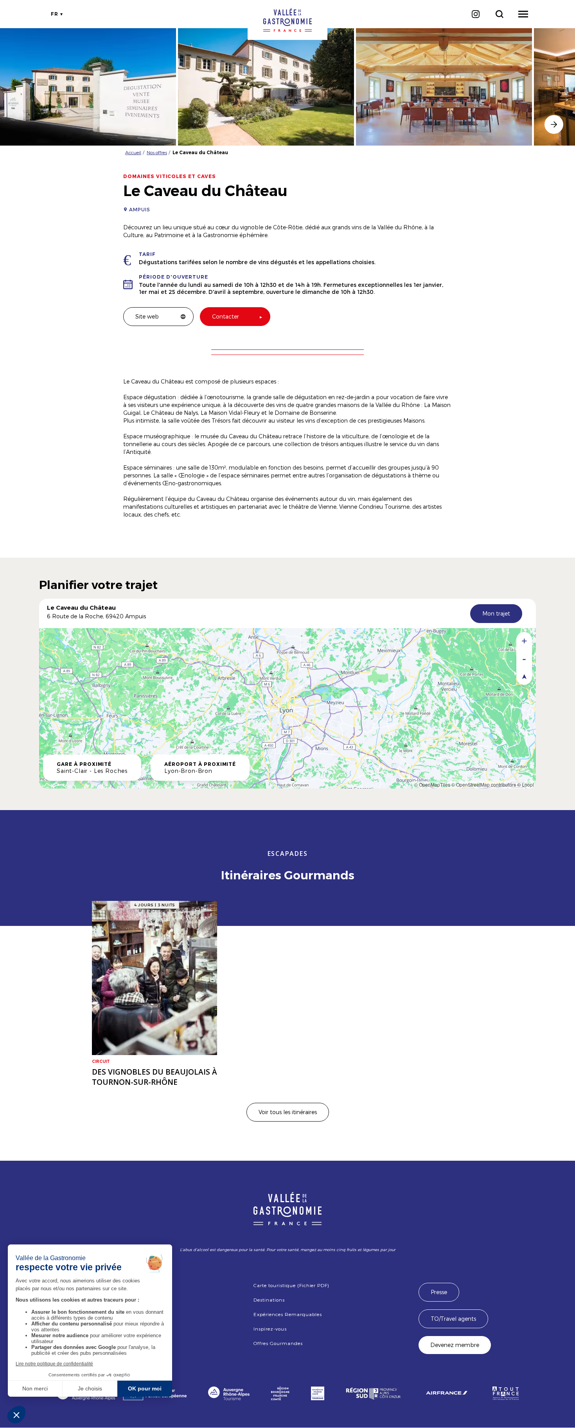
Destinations (269, 1299)
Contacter (225, 316)
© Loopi (525, 784)
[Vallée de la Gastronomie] (287, 20)
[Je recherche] (499, 14)
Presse (439, 1292)
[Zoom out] (524, 658)
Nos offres (157, 152)
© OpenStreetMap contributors (483, 784)
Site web (147, 316)
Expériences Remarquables (287, 1314)
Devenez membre (454, 1345)
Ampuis (139, 209)
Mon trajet (496, 613)
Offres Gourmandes (277, 1343)
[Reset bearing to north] (524, 676)
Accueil (133, 152)
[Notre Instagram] (475, 14)
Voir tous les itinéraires (288, 1112)
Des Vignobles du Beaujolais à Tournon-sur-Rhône (154, 1077)
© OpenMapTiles (432, 784)
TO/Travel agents (453, 1318)
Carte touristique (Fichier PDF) (291, 1285)
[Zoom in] (524, 641)
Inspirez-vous (269, 1328)
